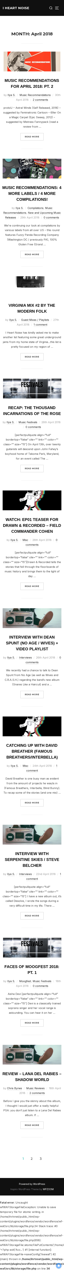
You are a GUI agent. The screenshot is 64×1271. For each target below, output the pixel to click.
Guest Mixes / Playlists (35, 319)
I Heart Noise (16, 8)
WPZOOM (48, 1189)
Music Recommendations (35, 95)
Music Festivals (28, 422)
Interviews (25, 657)
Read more (34, 136)
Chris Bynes (14, 1088)
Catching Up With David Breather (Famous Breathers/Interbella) (32, 751)
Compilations (35, 208)
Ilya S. (11, 95)
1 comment (40, 324)
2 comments (40, 99)
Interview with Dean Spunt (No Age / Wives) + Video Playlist (32, 643)
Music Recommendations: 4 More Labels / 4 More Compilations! (31, 193)
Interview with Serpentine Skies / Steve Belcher (32, 859)
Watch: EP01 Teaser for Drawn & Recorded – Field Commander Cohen (32, 525)
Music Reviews (35, 1088)
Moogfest (25, 981)
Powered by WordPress (32, 1184)
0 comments (51, 217)
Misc (25, 540)
